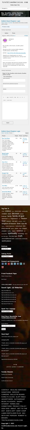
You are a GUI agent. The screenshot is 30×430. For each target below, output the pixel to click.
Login (18, 21)
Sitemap (5, 404)
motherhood (19, 226)
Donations (6, 392)
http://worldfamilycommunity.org (8, 297)
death (9, 214)
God (3, 221)
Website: (4, 89)
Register (13, 21)
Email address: (4, 323)
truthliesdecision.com (12, 420)
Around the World (6, 191)
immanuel (20, 221)
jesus (24, 221)
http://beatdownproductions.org (8, 301)
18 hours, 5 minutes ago (25, 140)
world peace (6, 241)
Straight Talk (5, 173)
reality (9, 231)
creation (4, 214)
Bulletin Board (5, 21)
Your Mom (10, 22)
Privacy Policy (19, 406)
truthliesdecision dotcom (7, 380)
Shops (19, 401)
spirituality (12, 233)
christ (13, 211)
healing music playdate (6, 374)
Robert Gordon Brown (6, 276)
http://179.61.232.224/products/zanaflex (16, 53)
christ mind (18, 211)
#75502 (26, 35)
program (4, 231)
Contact (5, 390)
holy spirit (14, 221)
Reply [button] (14, 35)
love (19, 223)
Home (2, 22)
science (20, 231)
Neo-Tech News (6, 138)
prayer (24, 228)
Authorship (19, 399)
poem (16, 228)
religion (14, 231)
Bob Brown (3, 279)
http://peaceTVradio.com (7, 303)
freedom (24, 218)
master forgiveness (10, 226)
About (13, 408)
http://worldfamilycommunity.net (8, 299)
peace (12, 228)
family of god (18, 216)
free (19, 218)
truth (20, 236)
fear (9, 218)
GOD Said (5, 408)
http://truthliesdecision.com (7, 292)
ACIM (3, 211)
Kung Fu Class (8, 397)
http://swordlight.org (6, 290)
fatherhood (4, 218)
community (25, 211)
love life (24, 224)
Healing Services (18, 390)
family (9, 216)
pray (20, 228)
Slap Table (21, 397)
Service (15, 392)
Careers (5, 394)
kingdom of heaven (9, 224)
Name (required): (6, 78)
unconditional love (8, 238)
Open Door (4, 162)
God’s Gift (10, 411)
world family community (21, 238)
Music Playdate (8, 401)
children (8, 211)
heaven (8, 221)
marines (3, 226)
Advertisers (7, 399)
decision (15, 213)
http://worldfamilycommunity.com (8, 294)
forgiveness (14, 218)
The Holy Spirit (13, 236)
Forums (6, 22)
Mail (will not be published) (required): (10, 83)
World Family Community (7, 377)
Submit (7, 122)
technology (21, 233)
